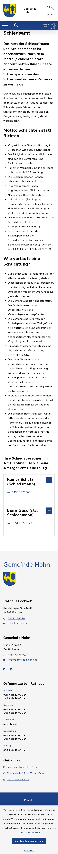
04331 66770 (16, 618)
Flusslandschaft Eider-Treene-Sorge (26, 773)
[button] (29, 479)
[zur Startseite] (9, 10)
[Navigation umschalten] (5, 25)
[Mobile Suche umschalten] (16, 25)
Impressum (29, 850)
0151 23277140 (22, 523)
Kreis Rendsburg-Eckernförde (22, 767)
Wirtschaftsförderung (18, 779)
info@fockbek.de (18, 623)
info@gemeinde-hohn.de (23, 659)
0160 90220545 (18, 655)
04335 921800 (21, 492)
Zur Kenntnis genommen (29, 841)
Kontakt (29, 800)
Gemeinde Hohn (30, 10)
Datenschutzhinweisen (29, 832)
